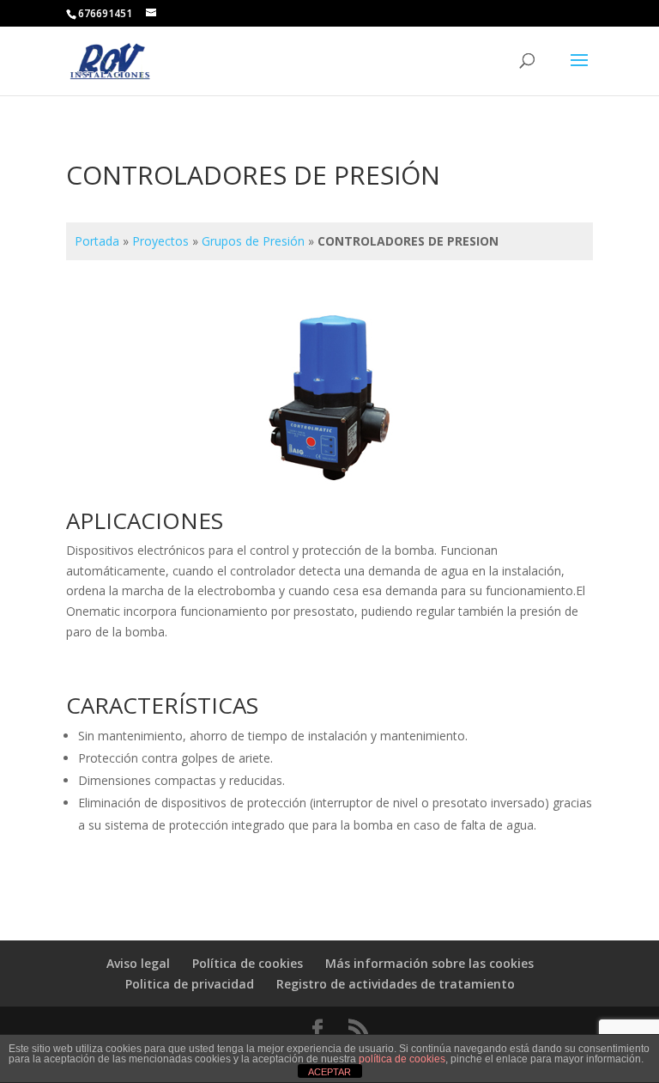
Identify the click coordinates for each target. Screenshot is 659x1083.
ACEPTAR (329, 1072)
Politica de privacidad (189, 984)
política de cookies (402, 1059)
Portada (97, 241)
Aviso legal (138, 963)
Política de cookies (247, 963)
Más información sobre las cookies (429, 963)
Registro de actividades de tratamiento (395, 984)
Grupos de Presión (253, 241)
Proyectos (160, 241)
